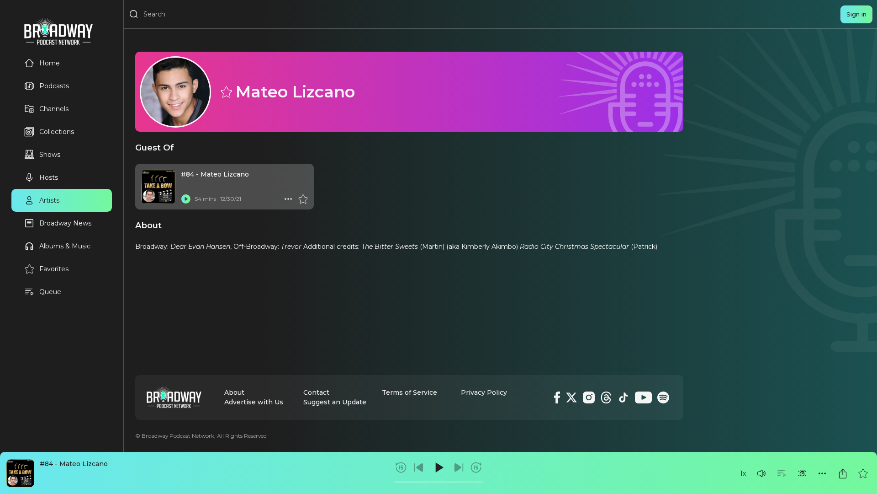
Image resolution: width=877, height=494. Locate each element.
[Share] (843, 473)
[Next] (458, 467)
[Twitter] (571, 397)
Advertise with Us (253, 402)
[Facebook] (557, 397)
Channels (54, 109)
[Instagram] (589, 397)
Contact (316, 392)
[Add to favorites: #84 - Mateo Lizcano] (863, 473)
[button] (761, 473)
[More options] (822, 473)
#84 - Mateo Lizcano (74, 464)
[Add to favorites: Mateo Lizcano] (226, 91)
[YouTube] (643, 397)
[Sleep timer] (802, 473)
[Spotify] (663, 397)
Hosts (48, 177)
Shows (49, 154)
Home (49, 63)
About (234, 392)
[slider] (439, 482)
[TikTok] (623, 397)
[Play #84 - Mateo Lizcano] (186, 199)
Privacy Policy (484, 392)
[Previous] (418, 467)
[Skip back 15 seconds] (401, 467)
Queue (50, 292)
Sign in (856, 14)
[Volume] (761, 473)
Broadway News (65, 223)
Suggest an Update (334, 402)
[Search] (134, 14)
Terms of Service (409, 392)
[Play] (438, 467)
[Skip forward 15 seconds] (476, 467)
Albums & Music (64, 246)
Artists (49, 200)
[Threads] (606, 397)
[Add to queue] (781, 473)
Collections (56, 132)
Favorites (54, 269)
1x (743, 473)
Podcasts (54, 86)
